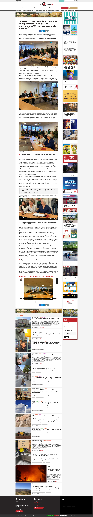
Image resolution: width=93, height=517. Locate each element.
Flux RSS (17, 506)
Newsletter (19, 511)
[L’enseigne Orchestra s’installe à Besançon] (70, 199)
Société (29, 19)
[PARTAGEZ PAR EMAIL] (46, 31)
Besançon (33, 341)
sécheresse (41, 349)
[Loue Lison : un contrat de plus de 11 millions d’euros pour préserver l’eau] (23, 456)
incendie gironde (56, 479)
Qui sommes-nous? (19, 502)
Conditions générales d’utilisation (22, 509)
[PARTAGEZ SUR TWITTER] (42, 31)
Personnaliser (62, 515)
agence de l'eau (34, 462)
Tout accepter (50, 515)
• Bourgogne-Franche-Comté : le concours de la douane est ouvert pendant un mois (70, 46)
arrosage (33, 349)
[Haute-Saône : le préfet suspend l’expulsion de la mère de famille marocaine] (23, 321)
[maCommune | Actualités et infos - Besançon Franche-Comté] (46, 4)
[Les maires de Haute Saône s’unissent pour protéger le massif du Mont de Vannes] (23, 487)
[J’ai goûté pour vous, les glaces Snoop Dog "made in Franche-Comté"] (70, 75)
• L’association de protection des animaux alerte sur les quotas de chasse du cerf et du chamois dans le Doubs (70, 50)
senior (38, 384)
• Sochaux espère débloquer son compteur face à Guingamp (69, 53)
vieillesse (41, 384)
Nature (41, 341)
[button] (74, 0)
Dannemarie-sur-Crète (36, 440)
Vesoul (33, 353)
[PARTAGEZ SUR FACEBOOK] (40, 31)
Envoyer (67, 337)
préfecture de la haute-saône (47, 325)
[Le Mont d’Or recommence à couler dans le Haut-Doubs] (70, 135)
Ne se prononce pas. (68, 330)
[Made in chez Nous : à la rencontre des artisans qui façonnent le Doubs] (70, 107)
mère (39, 325)
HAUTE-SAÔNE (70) (35, 317)
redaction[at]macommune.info (39, 502)
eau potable (47, 462)
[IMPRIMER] (48, 31)
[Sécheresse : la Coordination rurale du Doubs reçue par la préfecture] (23, 431)
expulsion (33, 325)
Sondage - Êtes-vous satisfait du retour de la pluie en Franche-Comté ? (70, 324)
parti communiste (38, 397)
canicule (37, 372)
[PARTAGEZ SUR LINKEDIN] (44, 31)
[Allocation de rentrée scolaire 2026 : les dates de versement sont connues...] (70, 256)
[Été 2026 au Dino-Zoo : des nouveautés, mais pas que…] (70, 168)
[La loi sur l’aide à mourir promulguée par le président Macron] (23, 333)
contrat (44, 462)
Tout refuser (57, 515)
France (33, 376)
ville (39, 372)
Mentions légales (19, 507)
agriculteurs (33, 436)
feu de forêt (49, 479)
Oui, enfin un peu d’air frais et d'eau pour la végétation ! (69, 327)
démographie (34, 384)
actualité (37, 341)
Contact (17, 501)
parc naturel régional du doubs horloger (37, 410)
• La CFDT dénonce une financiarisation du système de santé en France (70, 42)
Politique (26, 19)
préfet (38, 349)
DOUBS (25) (21, 19)
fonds (52, 479)
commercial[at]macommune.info (39, 505)
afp (32, 361)
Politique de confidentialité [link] (70, 515)
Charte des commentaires (20, 504)
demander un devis (39, 507)
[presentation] (55, 65)
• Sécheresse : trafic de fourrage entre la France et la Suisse (70, 39)
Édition (47, 5)
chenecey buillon (40, 462)
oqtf (41, 325)
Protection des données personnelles (22, 505)
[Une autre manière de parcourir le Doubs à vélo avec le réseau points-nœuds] (70, 218)
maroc (37, 325)
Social (49, 440)
